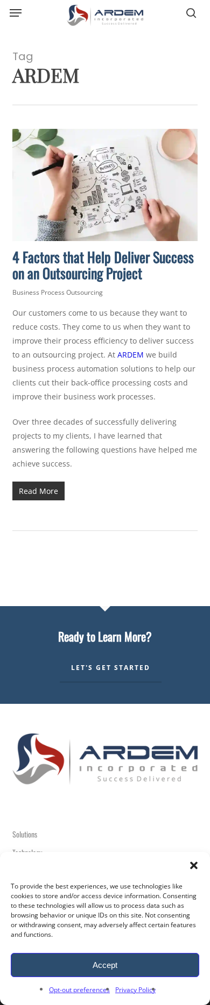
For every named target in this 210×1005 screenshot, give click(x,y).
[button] (193, 865)
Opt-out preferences (79, 989)
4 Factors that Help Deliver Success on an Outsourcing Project (103, 264)
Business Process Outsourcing (57, 292)
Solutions (24, 834)
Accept (105, 965)
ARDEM (130, 354)
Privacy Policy (135, 989)
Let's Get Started (110, 667)
